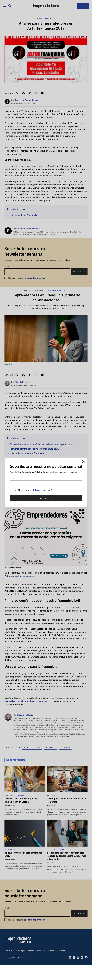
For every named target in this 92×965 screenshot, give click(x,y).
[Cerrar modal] (83, 461)
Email (12, 478)
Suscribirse (46, 498)
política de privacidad (40, 490)
